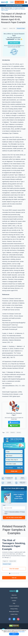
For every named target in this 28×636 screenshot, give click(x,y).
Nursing (18, 432)
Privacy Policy (14, 608)
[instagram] (18, 619)
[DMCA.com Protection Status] (14, 626)
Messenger (14, 422)
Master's (13, 432)
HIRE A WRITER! (19, 2)
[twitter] (14, 619)
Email (4, 505)
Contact (14, 600)
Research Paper (21, 28)
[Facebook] (9, 619)
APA (7, 432)
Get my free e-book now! (14, 517)
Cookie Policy (14, 614)
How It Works (14, 597)
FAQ (14, 603)
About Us (14, 595)
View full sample (14, 568)
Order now (14, 471)
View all (14, 577)
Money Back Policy (14, 611)
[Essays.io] (14, 591)
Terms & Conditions (14, 606)
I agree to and (15, 512)
